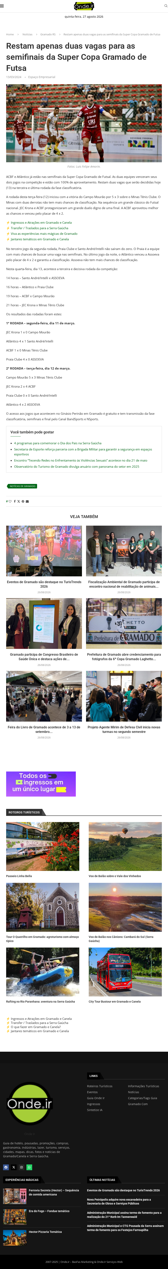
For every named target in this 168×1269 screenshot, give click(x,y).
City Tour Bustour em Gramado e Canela (115, 1001)
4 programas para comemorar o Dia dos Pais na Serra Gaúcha (57, 443)
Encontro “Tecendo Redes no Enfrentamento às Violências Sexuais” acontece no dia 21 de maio (80, 460)
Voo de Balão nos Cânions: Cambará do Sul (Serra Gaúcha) (121, 939)
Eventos (92, 1092)
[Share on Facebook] (15, 501)
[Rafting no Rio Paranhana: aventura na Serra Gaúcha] (42, 972)
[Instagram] (21, 1167)
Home (10, 34)
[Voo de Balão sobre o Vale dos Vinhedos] (125, 846)
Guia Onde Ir (96, 1098)
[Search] (166, 6)
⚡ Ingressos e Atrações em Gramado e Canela (39, 222)
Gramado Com (138, 1104)
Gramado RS (48, 34)
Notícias (27, 34)
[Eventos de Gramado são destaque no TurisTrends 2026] (44, 551)
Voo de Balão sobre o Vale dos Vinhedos (115, 876)
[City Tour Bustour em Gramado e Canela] (125, 972)
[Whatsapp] (29, 1167)
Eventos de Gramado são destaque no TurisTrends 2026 (123, 1190)
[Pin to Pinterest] (23, 501)
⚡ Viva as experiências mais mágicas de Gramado (41, 233)
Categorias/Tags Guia (142, 1098)
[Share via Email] (27, 501)
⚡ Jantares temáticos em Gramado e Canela (37, 239)
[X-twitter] (14, 1167)
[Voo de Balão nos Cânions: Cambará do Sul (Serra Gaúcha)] (125, 907)
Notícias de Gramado (22, 486)
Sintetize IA (94, 1110)
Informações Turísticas (143, 1086)
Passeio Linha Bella (19, 876)
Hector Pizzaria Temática (45, 1231)
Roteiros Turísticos (99, 1086)
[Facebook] (6, 1167)
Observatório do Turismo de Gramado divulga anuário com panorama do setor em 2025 (76, 466)
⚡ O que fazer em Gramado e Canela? (33, 1027)
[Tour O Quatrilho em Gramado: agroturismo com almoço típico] (42, 907)
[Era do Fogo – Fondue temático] (14, 1217)
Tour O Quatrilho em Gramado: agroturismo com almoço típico (42, 939)
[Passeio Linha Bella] (42, 846)
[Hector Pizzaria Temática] (14, 1238)
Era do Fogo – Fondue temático (49, 1211)
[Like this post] (10, 501)
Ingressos (93, 1104)
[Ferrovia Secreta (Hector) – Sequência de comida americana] (14, 1196)
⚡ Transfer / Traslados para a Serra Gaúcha (37, 228)
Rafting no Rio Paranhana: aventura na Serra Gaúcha (40, 1001)
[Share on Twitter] (18, 501)
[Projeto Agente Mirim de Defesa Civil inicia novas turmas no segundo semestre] (124, 696)
